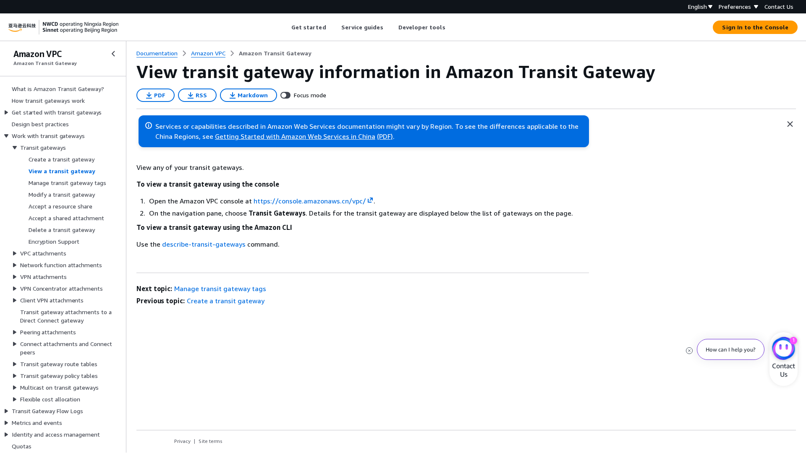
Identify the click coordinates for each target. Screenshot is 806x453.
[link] (275, 53)
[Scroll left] (285, 27)
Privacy (182, 441)
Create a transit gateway (225, 301)
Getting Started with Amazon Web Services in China (295, 136)
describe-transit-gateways (204, 244)
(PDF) (385, 136)
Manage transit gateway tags (220, 288)
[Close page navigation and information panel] (790, 124)
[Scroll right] (451, 27)
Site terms (210, 441)
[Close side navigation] (113, 53)
